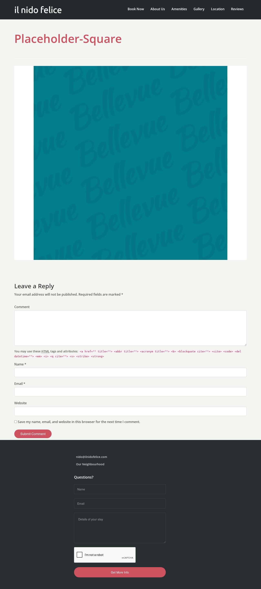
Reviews (237, 9)
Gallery (199, 9)
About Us (157, 9)
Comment (22, 307)
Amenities (179, 9)
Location (218, 9)
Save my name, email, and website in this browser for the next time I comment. (79, 422)
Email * (19, 383)
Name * (20, 364)
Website (20, 403)
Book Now (136, 9)
